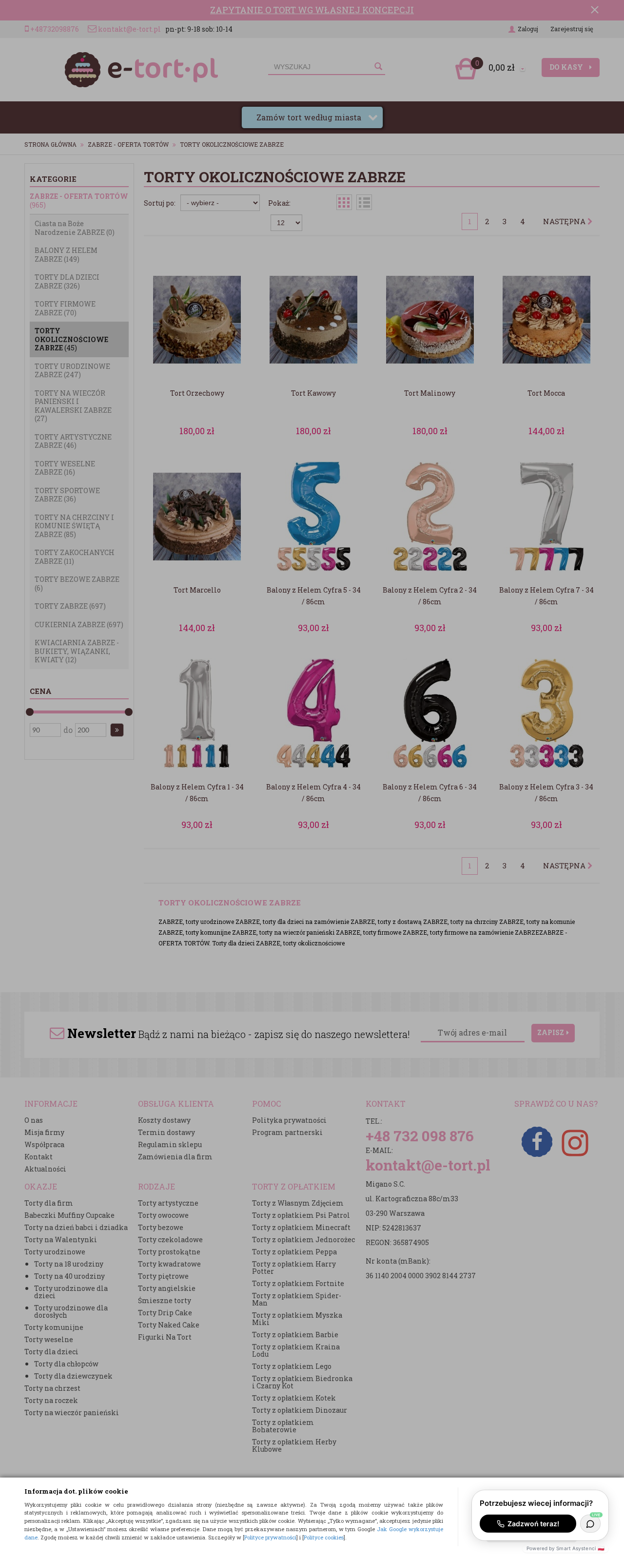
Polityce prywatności (270, 1537)
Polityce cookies (324, 1537)
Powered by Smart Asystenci (565, 1548)
